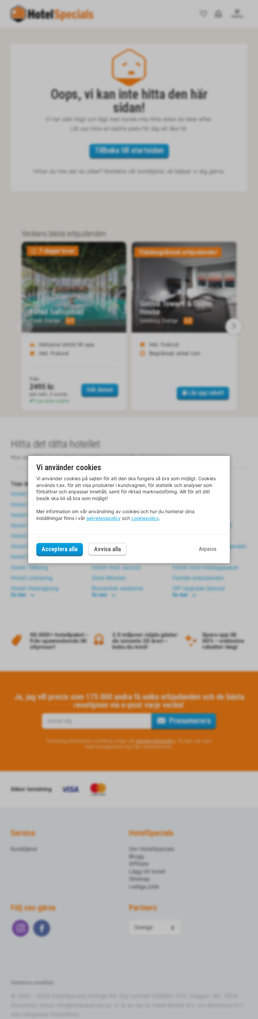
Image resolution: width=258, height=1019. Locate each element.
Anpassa (207, 549)
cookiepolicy (145, 518)
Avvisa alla (107, 549)
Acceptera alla (60, 549)
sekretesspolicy (103, 518)
